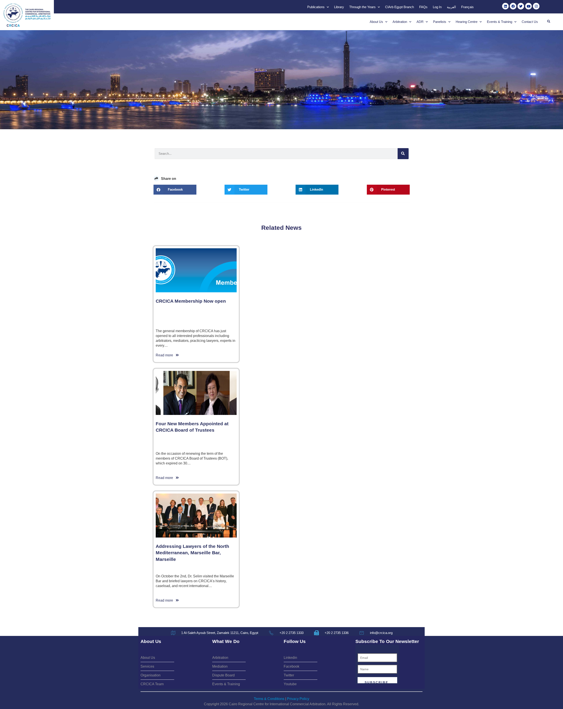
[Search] (403, 153)
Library (339, 7)
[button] (548, 21)
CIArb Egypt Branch (399, 7)
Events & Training (499, 22)
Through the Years (362, 7)
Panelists (439, 22)
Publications (316, 7)
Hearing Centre (466, 22)
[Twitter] (520, 6)
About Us (376, 22)
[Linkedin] (505, 6)
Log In (437, 7)
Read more (166, 355)
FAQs (423, 7)
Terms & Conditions (269, 699)
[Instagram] (536, 6)
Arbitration (400, 22)
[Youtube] (528, 6)
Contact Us (530, 22)
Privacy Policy (298, 699)
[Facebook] (513, 6)
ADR (420, 22)
